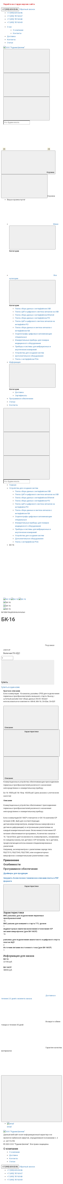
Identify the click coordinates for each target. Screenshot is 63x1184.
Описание (9, 727)
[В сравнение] (27, 560)
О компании (18, 30)
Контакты (17, 33)
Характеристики (31, 731)
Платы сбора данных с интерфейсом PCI (32, 318)
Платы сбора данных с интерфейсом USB (33, 309)
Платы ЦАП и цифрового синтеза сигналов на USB (37, 312)
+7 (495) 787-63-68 (14, 19)
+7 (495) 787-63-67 (14, 16)
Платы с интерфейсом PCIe (26, 359)
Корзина (50, 172)
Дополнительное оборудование (29, 356)
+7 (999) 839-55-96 (10, 9)
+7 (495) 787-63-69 (14, 22)
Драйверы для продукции (15, 873)
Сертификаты (21, 395)
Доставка (11, 36)
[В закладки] (27, 585)
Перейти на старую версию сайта (19, 4)
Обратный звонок (27, 9)
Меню (55, 224)
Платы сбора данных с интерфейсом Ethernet (34, 315)
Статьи (10, 43)
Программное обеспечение (21, 398)
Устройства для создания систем (29, 353)
